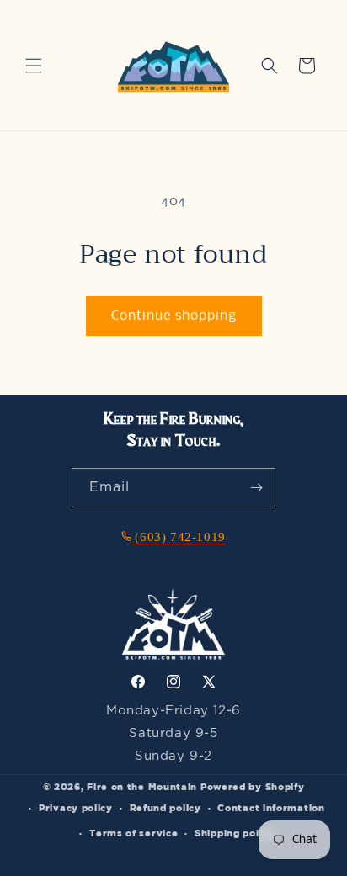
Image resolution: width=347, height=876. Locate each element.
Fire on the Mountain (142, 786)
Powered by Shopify (252, 786)
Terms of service (133, 832)
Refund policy (165, 807)
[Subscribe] (256, 487)
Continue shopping (174, 316)
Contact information (270, 807)
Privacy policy (76, 807)
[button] (33, 65)
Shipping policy (235, 832)
